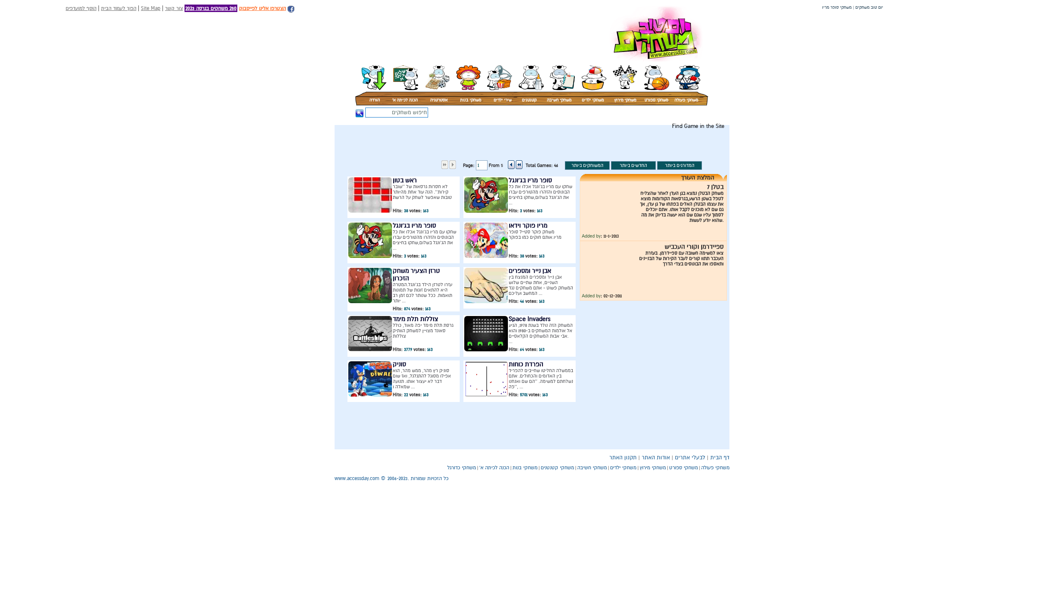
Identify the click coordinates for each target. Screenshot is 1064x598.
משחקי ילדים (593, 100)
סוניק (399, 364)
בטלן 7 (715, 187)
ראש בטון (405, 180)
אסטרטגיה (439, 100)
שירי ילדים (503, 100)
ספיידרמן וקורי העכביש (694, 246)
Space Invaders (530, 319)
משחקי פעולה (686, 100)
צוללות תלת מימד (415, 319)
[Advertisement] (577, 148)
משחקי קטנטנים (557, 468)
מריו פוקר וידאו (528, 225)
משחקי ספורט (656, 100)
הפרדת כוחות (526, 364)
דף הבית (719, 457)
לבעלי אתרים (690, 457)
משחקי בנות (470, 100)
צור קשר (174, 8)
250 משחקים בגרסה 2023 (210, 8)
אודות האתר (656, 457)
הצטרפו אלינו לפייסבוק (262, 8)
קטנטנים (529, 100)
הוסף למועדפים (81, 8)
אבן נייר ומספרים (530, 270)
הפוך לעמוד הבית (118, 8)
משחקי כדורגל (461, 468)
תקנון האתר (623, 457)
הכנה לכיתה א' (405, 100)
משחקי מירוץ (625, 100)
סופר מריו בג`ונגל (530, 180)
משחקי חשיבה (559, 100)
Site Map (150, 8)
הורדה (374, 100)
